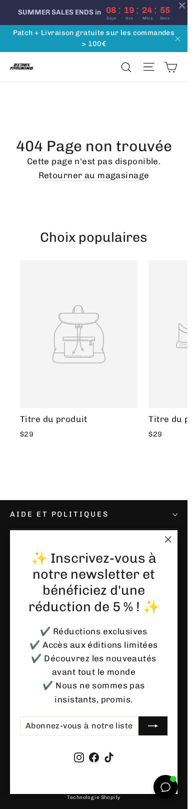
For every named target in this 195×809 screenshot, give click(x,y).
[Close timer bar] (182, 6)
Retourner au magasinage (94, 175)
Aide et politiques (59, 514)
